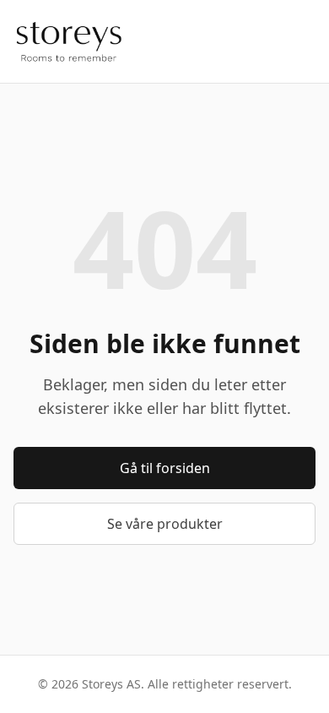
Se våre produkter (165, 523)
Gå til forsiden (165, 468)
